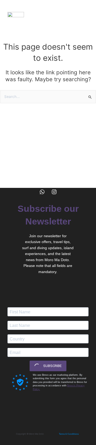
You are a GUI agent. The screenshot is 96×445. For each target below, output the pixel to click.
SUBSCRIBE (52, 366)
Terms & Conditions (69, 434)
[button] (84, 14)
